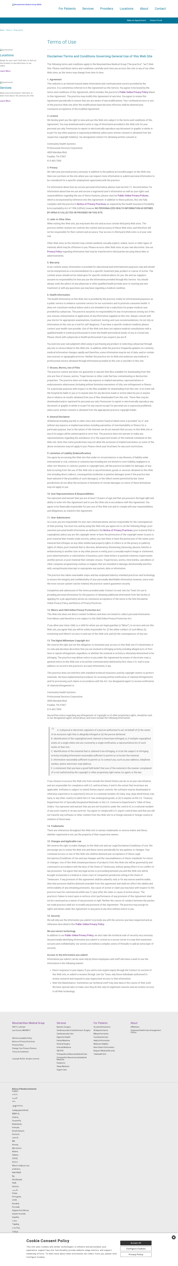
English (15, 1091)
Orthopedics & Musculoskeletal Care (72, 1054)
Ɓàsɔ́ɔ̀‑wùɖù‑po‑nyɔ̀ (20, 1166)
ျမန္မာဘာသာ (17, 1106)
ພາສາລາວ (16, 1169)
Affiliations (135, 1027)
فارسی (15, 1190)
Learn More (5, 71)
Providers (106, 8)
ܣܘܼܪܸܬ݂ (14, 1221)
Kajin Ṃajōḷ (16, 1172)
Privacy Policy (54, 251)
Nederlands (17, 1124)
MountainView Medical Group (28, 1023)
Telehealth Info (100, 1054)
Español (15, 1217)
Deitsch (15, 1186)
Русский (15, 1207)
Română (15, 1204)
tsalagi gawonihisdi (20, 1110)
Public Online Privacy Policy (133, 92)
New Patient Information (104, 1047)
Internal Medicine (64, 1047)
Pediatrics (61, 1063)
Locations (126, 8)
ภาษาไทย (16, 1228)
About (144, 8)
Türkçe (15, 1232)
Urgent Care (62, 1070)
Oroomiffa (16, 1121)
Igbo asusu (16, 1148)
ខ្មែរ (13, 1176)
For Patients (67, 8)
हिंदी (13, 1141)
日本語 (15, 1158)
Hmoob (15, 1145)
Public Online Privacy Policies (133, 195)
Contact (160, 8)
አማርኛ (14, 1094)
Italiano (15, 1155)
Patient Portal (156, 20)
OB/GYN (60, 1051)
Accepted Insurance (102, 1027)
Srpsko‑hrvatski (18, 1214)
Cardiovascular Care (65, 1034)
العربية (14, 1098)
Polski (14, 1193)
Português (16, 1197)
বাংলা (13, 1101)
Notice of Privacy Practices (91, 204)
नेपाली (14, 1183)
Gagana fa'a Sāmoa (20, 1210)
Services (88, 8)
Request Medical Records (104, 1051)
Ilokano (15, 1151)
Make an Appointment (136, 20)
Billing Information (101, 1034)
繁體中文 (15, 1114)
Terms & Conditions (20, 1052)
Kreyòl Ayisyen (18, 1131)
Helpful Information (102, 1040)
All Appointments (101, 1030)
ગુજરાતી (15, 1138)
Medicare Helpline (101, 1044)
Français (15, 1127)
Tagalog (15, 1224)
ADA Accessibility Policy (22, 1038)
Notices (9, 30)
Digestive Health (63, 1037)
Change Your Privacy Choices (24, 1048)
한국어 (15, 1162)
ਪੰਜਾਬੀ (14, 1200)
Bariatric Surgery (64, 1027)
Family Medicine (63, 1040)
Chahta (15, 1117)
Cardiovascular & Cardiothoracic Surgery (73, 1030)
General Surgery (63, 1044)
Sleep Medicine (63, 1066)
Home (2, 30)
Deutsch (15, 1134)
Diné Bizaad (17, 1180)
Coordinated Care (101, 1037)
